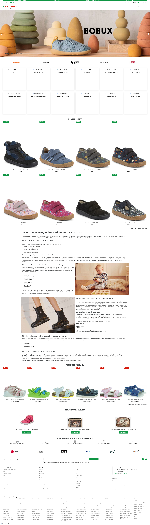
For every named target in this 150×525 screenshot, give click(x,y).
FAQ (4, 475)
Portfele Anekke (6, 503)
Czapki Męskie (6, 515)
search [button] (138, 7)
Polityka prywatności (7, 473)
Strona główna (80, 467)
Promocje (5, 477)
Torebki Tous (5, 505)
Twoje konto (115, 478)
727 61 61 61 (13, 2)
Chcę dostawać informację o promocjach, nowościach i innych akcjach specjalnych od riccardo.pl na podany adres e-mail (66, 462)
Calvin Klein (41, 473)
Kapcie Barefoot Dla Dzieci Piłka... (129, 222)
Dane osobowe (115, 480)
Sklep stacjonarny (6, 486)
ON (76, 471)
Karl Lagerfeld (42, 477)
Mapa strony (5, 483)
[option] (75, 33)
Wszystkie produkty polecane (137, 405)
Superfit (41, 479)
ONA (77, 473)
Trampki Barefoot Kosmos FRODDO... (129, 169)
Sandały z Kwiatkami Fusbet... (63, 399)
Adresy (113, 487)
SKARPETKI (78, 481)
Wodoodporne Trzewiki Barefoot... (20, 169)
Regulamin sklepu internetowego (10, 469)
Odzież (77, 487)
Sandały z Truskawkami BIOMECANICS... (15, 399)
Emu (40, 475)
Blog (4, 488)
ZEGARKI (78, 483)
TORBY (77, 477)
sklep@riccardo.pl (127, 473)
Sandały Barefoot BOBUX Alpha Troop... (87, 399)
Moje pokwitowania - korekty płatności (120, 484)
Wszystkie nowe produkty (139, 228)
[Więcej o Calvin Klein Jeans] (75, 62)
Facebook (143, 459)
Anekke (41, 469)
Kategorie (78, 485)
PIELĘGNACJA (79, 475)
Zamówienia (115, 482)
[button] (11, 33)
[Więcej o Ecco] (133, 62)
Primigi (135, 518)
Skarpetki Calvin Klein (7, 517)
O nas (4, 471)
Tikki (40, 481)
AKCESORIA (78, 479)
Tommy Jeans (6, 513)
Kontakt (4, 481)
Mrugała (136, 516)
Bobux (40, 471)
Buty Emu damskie (21, 500)
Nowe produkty (6, 479)
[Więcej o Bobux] (46, 62)
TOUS (40, 486)
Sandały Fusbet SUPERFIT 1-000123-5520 (111, 399)
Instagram (146, 459)
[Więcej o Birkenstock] (17, 62)
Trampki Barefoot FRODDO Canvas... (21, 222)
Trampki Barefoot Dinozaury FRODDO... (93, 169)
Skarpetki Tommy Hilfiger (8, 519)
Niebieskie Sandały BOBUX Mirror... (135, 399)
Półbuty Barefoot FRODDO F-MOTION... (57, 169)
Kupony (114, 489)
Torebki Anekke (6, 500)
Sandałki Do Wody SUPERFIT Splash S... (39, 399)
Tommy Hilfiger (42, 483)
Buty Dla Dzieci (79, 469)
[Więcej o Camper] (104, 62)
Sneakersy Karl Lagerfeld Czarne (46, 488)
